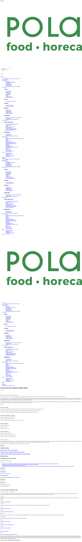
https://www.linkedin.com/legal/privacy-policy (7, 511)
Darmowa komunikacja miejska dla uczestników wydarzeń (15, 138)
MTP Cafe (7, 144)
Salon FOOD (8, 163)
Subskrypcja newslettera (9, 97)
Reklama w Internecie (9, 112)
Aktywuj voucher (8, 127)
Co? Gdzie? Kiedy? (9, 202)
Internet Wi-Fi (8, 147)
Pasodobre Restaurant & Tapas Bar (11, 143)
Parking (7, 218)
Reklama (30, 464)
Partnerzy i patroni (9, 85)
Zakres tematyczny (21, 463)
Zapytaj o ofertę (8, 172)
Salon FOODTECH (9, 83)
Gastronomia (8, 94)
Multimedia (16, 463)
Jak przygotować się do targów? (11, 101)
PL (2, 70)
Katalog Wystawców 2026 (10, 126)
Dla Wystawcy (4, 87)
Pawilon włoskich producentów (11, 162)
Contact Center (8, 110)
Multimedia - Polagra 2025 (10, 155)
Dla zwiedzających (9, 134)
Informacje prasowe (9, 230)
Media (3, 152)
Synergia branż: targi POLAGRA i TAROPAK (13, 86)
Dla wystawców (8, 118)
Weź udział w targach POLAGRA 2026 (12, 124)
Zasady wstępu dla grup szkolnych (11, 129)
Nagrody (33, 464)
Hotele (7, 95)
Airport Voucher (8, 149)
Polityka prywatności (12, 538)
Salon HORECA (8, 84)
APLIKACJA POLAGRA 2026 (11, 128)
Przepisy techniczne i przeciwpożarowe (12, 119)
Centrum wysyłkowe (9, 113)
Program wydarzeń (5, 79)
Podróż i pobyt (4, 136)
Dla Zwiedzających (5, 120)
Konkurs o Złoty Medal (9, 105)
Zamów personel (8, 96)
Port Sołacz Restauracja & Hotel (11, 142)
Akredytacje (8, 154)
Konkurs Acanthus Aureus (10, 183)
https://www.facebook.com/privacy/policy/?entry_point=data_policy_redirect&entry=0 (13, 518)
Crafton (7, 486)
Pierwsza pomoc (8, 150)
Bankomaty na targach (9, 146)
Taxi (6, 148)
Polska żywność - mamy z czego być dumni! (12, 78)
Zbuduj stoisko (8, 93)
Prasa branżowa (8, 156)
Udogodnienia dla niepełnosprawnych (11, 224)
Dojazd (7, 137)
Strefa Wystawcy (4, 69)
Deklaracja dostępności (9, 151)
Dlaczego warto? (11, 464)
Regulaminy (36, 464)
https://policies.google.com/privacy (5, 501)
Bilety (7, 125)
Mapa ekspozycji (18, 465)
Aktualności (4, 77)
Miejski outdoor (8, 111)
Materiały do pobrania (9, 153)
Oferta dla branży (8, 91)
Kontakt (3, 157)
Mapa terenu (8, 140)
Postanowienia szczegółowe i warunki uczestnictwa (14, 117)
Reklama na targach (9, 188)
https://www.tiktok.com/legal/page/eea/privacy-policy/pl (8, 534)
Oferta (8, 464)
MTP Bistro (8, 145)
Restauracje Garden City (9, 141)
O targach (7, 81)
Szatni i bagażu (8, 212)
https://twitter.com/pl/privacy (4, 531)
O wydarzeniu (4, 80)
